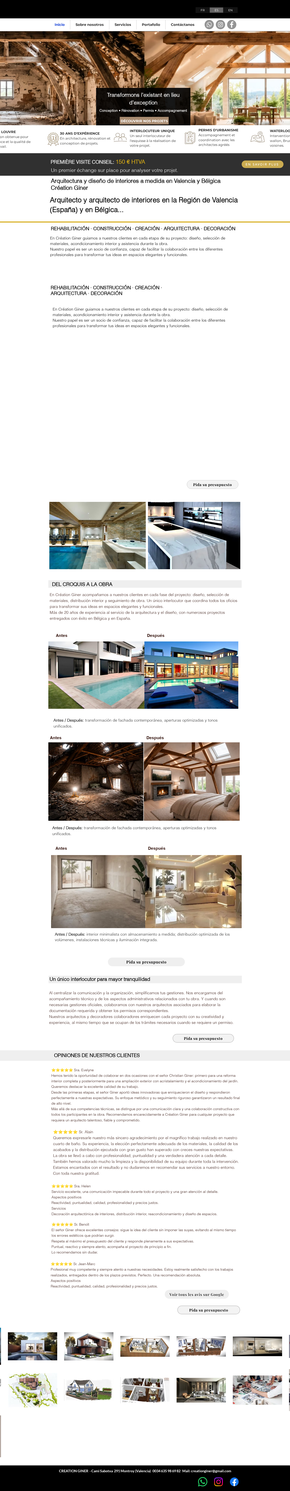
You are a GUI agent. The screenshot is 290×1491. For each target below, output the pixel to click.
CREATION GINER (79, 10)
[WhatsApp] (203, 1482)
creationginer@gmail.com (211, 1471)
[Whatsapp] (209, 24)
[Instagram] (220, 24)
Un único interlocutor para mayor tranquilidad (100, 979)
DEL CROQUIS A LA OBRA (82, 584)
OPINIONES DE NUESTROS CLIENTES (97, 1055)
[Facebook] (231, 24)
